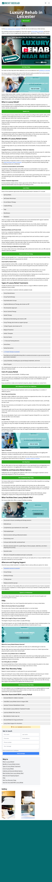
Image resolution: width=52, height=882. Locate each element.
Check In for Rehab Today (26, 254)
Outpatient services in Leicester (12, 568)
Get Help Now (26, 462)
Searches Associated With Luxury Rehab (13, 782)
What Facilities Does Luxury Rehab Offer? (13, 773)
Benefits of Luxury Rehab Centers (11, 764)
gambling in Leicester (44, 70)
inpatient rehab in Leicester (33, 458)
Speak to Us (26, 111)
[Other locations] (45, 3)
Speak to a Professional (26, 592)
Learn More (26, 188)
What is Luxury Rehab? (8, 762)
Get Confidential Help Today (26, 477)
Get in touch (26, 20)
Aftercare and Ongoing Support (11, 775)
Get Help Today (26, 67)
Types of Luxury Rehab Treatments (11, 766)
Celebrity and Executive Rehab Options (12, 771)
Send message (21, 753)
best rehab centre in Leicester (12, 29)
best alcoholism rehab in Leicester (13, 162)
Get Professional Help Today (26, 685)
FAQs (4, 778)
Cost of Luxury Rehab (8, 768)
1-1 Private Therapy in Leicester (12, 351)
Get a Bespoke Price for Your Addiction (26, 386)
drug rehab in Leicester (37, 31)
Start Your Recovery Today (9, 780)
